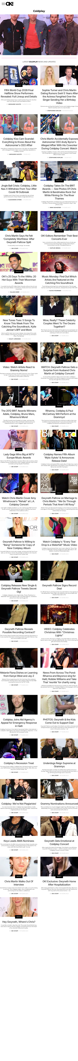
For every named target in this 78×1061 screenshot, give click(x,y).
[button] (3, 4)
